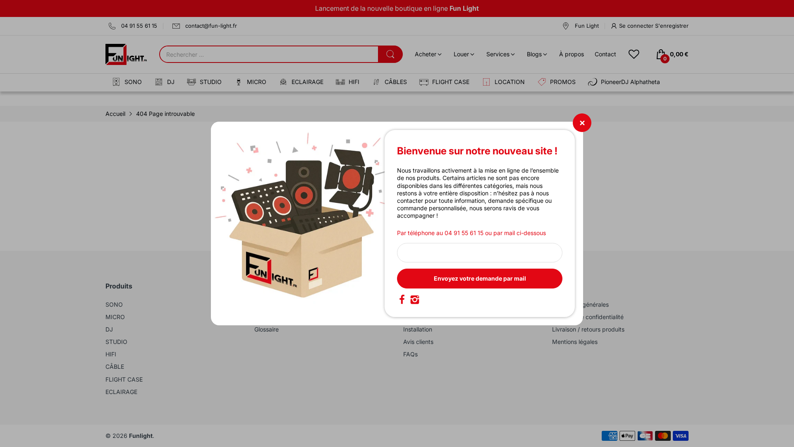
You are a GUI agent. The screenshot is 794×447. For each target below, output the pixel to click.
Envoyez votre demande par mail (480, 278)
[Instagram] (415, 300)
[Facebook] (402, 300)
